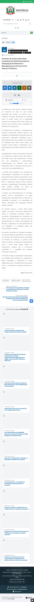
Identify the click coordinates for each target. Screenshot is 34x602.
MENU (4, 32)
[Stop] (19, 95)
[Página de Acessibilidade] (28, 20)
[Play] (15, 95)
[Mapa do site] (26, 20)
